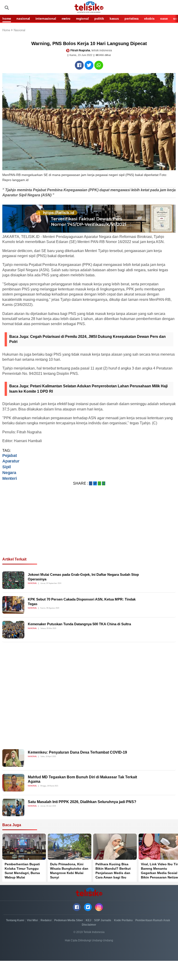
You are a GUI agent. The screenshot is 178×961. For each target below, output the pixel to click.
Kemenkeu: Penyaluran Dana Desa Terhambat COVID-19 (77, 752)
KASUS (114, 18)
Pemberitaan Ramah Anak (152, 920)
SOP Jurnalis (102, 920)
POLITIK (99, 18)
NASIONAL (23, 18)
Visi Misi (32, 920)
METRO (66, 18)
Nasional (19, 30)
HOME (6, 18)
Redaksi (46, 920)
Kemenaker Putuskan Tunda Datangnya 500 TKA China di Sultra (79, 624)
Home (6, 30)
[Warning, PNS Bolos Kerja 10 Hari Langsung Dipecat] (79, 65)
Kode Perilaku (123, 920)
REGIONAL (82, 18)
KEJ (88, 920)
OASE (164, 18)
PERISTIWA (131, 18)
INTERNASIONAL (45, 18)
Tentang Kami (15, 920)
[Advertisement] (89, 527)
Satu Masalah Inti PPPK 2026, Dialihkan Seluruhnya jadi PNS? (82, 802)
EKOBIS (149, 18)
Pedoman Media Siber (68, 920)
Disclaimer (89, 924)
